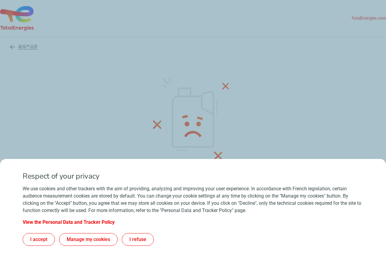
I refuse (137, 239)
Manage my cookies (88, 239)
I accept (38, 239)
